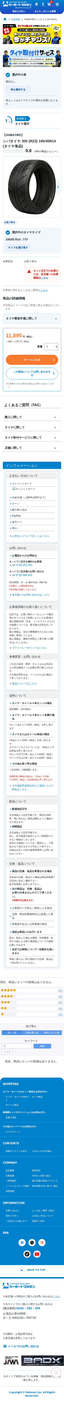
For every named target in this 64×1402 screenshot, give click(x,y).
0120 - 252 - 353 (28, 1308)
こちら (44, 277)
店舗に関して (13, 447)
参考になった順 (51, 1032)
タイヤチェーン (13, 1131)
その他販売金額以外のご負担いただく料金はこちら (33, 787)
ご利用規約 (11, 1181)
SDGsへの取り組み (41, 1175)
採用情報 (10, 1191)
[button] (58, 187)
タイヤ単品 (37, 1097)
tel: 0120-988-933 (22, 575)
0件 (60, 990)
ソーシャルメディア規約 (17, 1186)
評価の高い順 (31, 1032)
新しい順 (12, 1032)
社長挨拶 (10, 1175)
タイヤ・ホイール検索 (45, 11)
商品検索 (15, 19)
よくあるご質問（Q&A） (44, 1210)
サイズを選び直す (18, 247)
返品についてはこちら (24, 683)
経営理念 (36, 1170)
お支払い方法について (42, 1216)
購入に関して (13, 417)
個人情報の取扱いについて (45, 1181)
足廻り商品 (11, 1117)
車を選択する (18, 89)
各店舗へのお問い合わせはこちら (30, 594)
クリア (7, 1052)
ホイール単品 (12, 1105)
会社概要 (10, 1170)
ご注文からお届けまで (16, 1221)
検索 (42, 1046)
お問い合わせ (12, 1210)
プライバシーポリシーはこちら (29, 647)
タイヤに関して (15, 427)
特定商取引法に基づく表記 (45, 1186)
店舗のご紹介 (38, 1221)
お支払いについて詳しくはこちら (30, 535)
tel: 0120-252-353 (22, 565)
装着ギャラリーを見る (16, 1151)
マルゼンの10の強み (42, 1151)
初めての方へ (18, 11)
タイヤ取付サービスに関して (23, 437)
